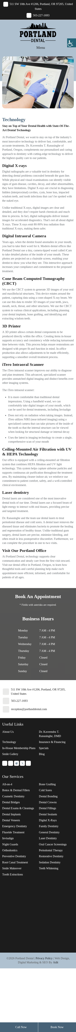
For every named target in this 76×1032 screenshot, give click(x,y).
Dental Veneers (11, 820)
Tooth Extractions (12, 874)
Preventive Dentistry (14, 856)
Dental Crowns (48, 802)
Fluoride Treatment (13, 832)
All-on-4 (7, 784)
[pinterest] (4, 763)
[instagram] (10, 763)
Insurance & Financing (52, 742)
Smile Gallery (10, 754)
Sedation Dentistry (50, 862)
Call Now (21, 1027)
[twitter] (22, 763)
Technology (9, 742)
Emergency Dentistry (14, 826)
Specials (44, 748)
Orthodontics (9, 850)
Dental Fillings (47, 808)
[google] (16, 763)
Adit (55, 962)
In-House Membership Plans (18, 748)
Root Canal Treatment (15, 862)
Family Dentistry (48, 826)
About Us (8, 731)
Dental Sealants (48, 814)
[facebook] (28, 763)
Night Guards (10, 844)
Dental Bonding (48, 796)
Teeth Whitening (48, 868)
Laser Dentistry (48, 838)
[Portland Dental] (38, 32)
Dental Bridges (11, 802)
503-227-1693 (19, 700)
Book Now (57, 1027)
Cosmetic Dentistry (13, 796)
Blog (42, 754)
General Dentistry (49, 832)
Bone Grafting (47, 784)
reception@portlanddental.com (29, 709)
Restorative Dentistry (51, 856)
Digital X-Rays (48, 820)
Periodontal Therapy (51, 850)
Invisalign (8, 838)
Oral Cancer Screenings (53, 844)
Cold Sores (45, 790)
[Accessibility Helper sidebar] (71, 42)
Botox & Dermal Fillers (16, 790)
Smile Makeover (11, 868)
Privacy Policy (44, 958)
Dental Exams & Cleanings (18, 808)
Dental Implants (11, 814)
